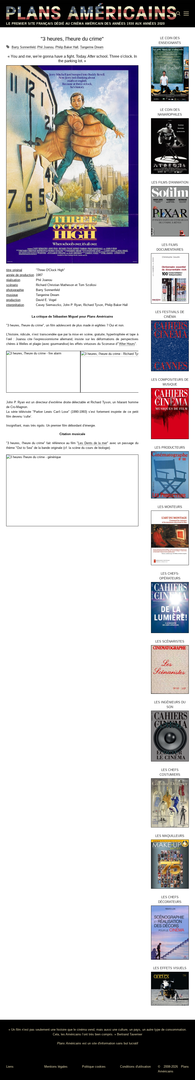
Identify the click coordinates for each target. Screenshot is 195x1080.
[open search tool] (178, 13)
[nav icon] (186, 13)
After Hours (127, 344)
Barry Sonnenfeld (23, 47)
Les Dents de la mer (92, 443)
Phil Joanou (45, 47)
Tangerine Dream (91, 47)
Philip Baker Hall (66, 47)
